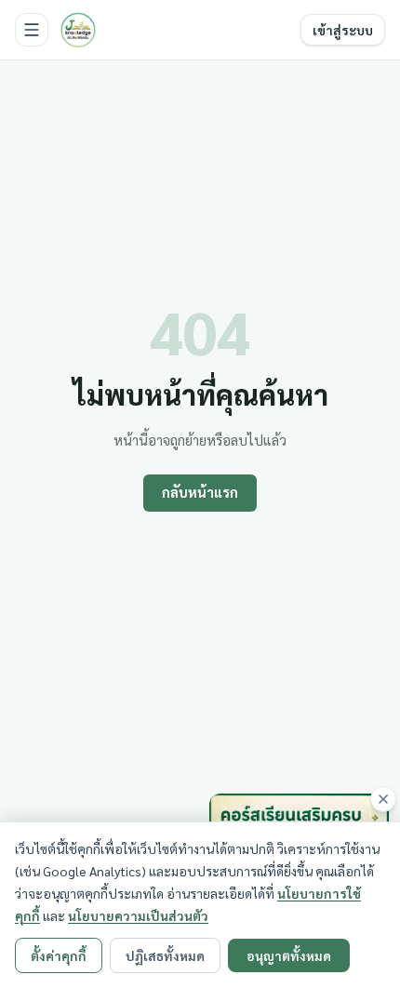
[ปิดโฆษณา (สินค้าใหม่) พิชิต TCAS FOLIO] (383, 799)
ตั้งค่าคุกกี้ (59, 955)
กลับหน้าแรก (200, 492)
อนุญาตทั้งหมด (289, 955)
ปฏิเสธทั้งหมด (165, 955)
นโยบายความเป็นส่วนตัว (138, 915)
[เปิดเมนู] (31, 30)
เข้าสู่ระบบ (343, 29)
